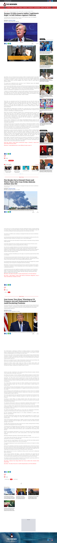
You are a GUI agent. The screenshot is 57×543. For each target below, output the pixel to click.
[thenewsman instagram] (50, 1)
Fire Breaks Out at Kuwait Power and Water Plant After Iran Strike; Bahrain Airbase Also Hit (21, 210)
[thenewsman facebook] (48, 1)
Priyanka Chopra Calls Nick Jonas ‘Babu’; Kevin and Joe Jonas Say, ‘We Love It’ (46, 143)
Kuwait (6, 292)
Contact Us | (11, 541)
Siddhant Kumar (11, 20)
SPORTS (42, 7)
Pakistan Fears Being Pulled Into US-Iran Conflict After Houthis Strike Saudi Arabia (9, 509)
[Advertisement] (33, 4)
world (7, 11)
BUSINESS (20, 7)
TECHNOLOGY (30, 7)
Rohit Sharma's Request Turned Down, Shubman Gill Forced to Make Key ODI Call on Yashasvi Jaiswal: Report (46, 52)
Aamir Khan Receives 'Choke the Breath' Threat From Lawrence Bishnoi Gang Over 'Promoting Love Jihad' (46, 157)
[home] (5, 7)
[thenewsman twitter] (52, 1)
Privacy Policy (15, 541)
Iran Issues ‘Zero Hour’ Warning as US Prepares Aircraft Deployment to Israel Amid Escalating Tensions (21, 332)
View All (37, 164)
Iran (9, 292)
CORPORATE (25, 7)
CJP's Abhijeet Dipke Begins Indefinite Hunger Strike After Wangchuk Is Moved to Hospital (46, 96)
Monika (9, 310)
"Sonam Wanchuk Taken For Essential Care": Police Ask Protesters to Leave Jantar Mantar (46, 124)
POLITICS (8, 7)
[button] (49, 7)
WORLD (16, 7)
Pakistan (6, 160)
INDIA (13, 7)
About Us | (7, 541)
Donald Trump (7, 479)
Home (5, 11)
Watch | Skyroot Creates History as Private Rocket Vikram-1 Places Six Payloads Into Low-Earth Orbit (45, 66)
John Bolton (21, 42)
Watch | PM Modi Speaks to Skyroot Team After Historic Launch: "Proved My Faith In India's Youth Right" (46, 80)
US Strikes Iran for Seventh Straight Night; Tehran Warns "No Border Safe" (33, 497)
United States (11, 160)
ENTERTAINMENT (37, 7)
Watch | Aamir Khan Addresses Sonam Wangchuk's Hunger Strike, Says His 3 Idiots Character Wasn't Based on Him (46, 170)
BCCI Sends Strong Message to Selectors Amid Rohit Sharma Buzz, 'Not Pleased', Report (46, 110)
